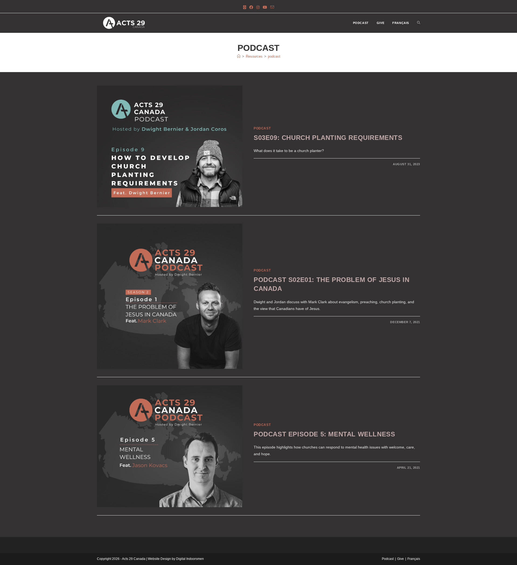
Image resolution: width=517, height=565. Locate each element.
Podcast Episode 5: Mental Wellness (324, 434)
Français (413, 559)
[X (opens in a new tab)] (245, 7)
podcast (274, 56)
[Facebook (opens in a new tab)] (251, 7)
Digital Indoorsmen (190, 559)
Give (400, 559)
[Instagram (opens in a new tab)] (258, 7)
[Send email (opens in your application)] (272, 7)
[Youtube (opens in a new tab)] (265, 7)
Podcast (262, 128)
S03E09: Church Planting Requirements (328, 137)
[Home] (238, 56)
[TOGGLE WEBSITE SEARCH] (418, 23)
